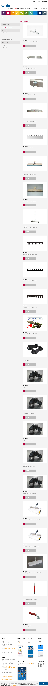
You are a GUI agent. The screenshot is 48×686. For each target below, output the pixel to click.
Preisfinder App (20, 642)
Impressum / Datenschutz (7, 676)
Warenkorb (44, 1)
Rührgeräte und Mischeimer (7, 39)
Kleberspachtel (4, 30)
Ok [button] (43, 683)
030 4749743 (8, 666)
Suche (35, 8)
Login (39, 1)
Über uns (19, 8)
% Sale (15, 8)
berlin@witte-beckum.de (10, 667)
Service (24, 8)
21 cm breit (5, 49)
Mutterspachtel (5, 42)
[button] (19, 685)
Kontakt (28, 8)
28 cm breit (5, 51)
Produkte (10, 8)
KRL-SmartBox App (32, 643)
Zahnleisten (4, 45)
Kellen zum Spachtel (5, 24)
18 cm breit (5, 32)
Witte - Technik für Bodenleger (5, 5)
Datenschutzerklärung (14, 685)
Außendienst (44, 8)
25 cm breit (5, 34)
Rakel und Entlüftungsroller (7, 27)
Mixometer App (41, 642)
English (34, 1)
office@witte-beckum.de (10, 648)
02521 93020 (8, 647)
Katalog (31, 663)
